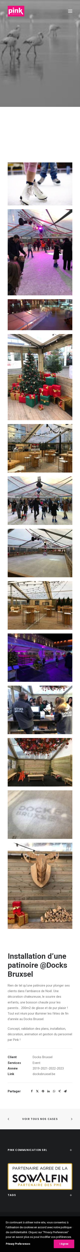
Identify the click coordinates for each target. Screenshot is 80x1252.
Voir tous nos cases (40, 1119)
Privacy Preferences (18, 1243)
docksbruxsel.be (44, 1074)
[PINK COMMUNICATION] (16, 11)
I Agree (64, 1243)
